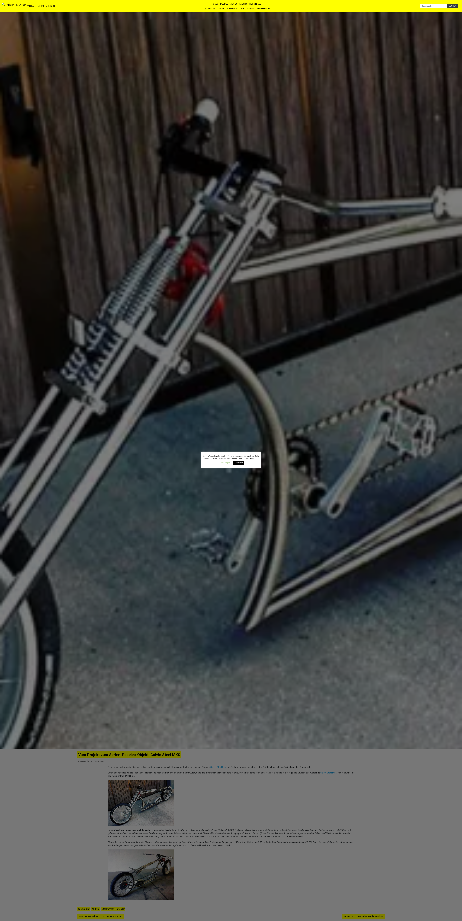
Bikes (215, 4)
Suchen (452, 6)
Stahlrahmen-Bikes (42, 6)
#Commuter (210, 9)
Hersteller (255, 4)
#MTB (241, 9)
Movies (233, 4)
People (224, 4)
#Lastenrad (232, 9)
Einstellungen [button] (225, 463)
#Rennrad (250, 9)
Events (243, 4)
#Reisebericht (263, 9)
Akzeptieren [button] (239, 463)
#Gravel (221, 9)
